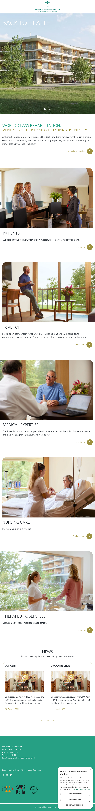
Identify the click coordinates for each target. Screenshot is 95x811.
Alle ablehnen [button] (75, 800)
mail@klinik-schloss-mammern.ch (21, 758)
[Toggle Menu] (91, 4)
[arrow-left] (43, 720)
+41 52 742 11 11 (10, 755)
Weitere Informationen (82, 789)
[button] (75, 805)
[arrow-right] (52, 720)
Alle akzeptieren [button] (75, 794)
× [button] (90, 770)
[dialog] (75, 788)
